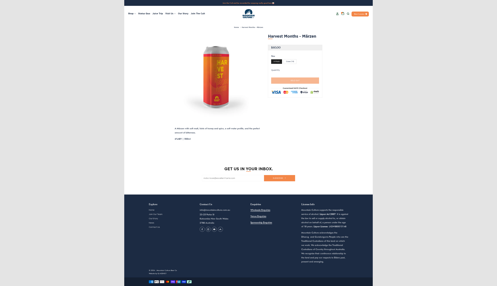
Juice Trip (157, 13)
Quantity (275, 70)
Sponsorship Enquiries (261, 222)
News (151, 223)
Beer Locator (359, 14)
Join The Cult (198, 13)
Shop (131, 13)
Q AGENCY (162, 273)
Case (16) (290, 61)
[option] (217, 76)
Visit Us (169, 13)
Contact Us (154, 227)
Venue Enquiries (258, 216)
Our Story (183, 13)
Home (236, 27)
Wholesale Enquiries (260, 210)
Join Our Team (155, 214)
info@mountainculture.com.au (215, 210)
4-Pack (277, 61)
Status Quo (144, 13)
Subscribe (278, 178)
